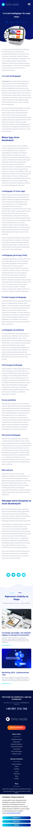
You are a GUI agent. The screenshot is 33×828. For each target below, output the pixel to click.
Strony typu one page (8, 108)
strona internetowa (15, 81)
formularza (24, 702)
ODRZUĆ (16, 825)
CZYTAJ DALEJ (6, 645)
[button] (29, 4)
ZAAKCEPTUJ (16, 817)
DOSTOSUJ (16, 821)
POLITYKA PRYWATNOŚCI (13, 813)
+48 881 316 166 (16, 708)
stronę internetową (12, 511)
